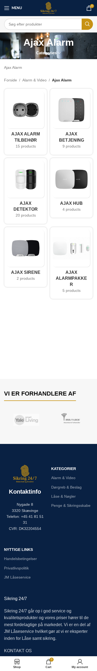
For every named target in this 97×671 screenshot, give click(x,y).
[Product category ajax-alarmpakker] (71, 263)
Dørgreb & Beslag (66, 487)
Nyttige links (18, 549)
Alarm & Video (34, 80)
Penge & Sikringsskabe (71, 505)
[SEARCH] (87, 24)
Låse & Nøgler (63, 496)
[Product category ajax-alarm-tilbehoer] (25, 121)
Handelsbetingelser (20, 559)
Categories (46, 53)
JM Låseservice (17, 577)
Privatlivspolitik (16, 568)
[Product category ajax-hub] (71, 188)
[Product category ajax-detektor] (25, 191)
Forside (10, 80)
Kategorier (63, 469)
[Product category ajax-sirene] (25, 257)
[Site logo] (48, 8)
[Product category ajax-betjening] (71, 121)
